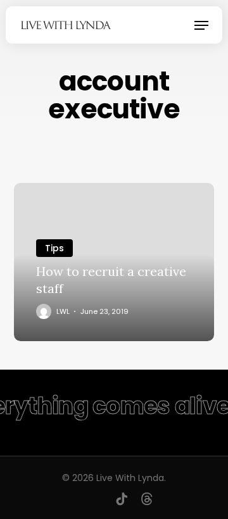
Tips (54, 248)
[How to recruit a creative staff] (114, 262)
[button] (201, 25)
